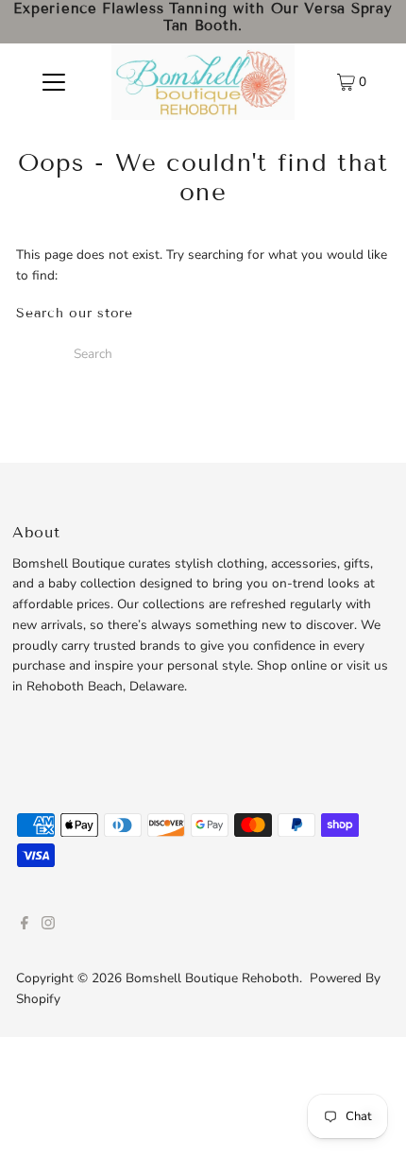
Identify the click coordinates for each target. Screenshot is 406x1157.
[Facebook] (24, 925)
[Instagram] (48, 925)
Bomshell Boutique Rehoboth (212, 978)
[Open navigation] (54, 81)
